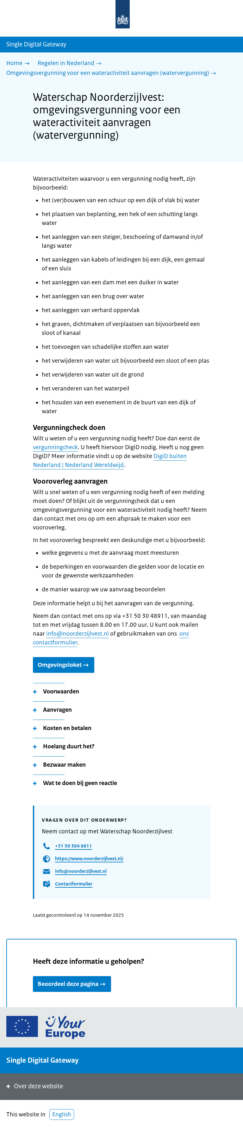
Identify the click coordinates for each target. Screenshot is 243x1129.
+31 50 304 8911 (73, 846)
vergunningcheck (55, 447)
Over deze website (38, 1086)
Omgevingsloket (60, 665)
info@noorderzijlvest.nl (77, 633)
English (61, 1114)
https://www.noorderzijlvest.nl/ (89, 858)
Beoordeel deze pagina (68, 984)
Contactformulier (73, 884)
